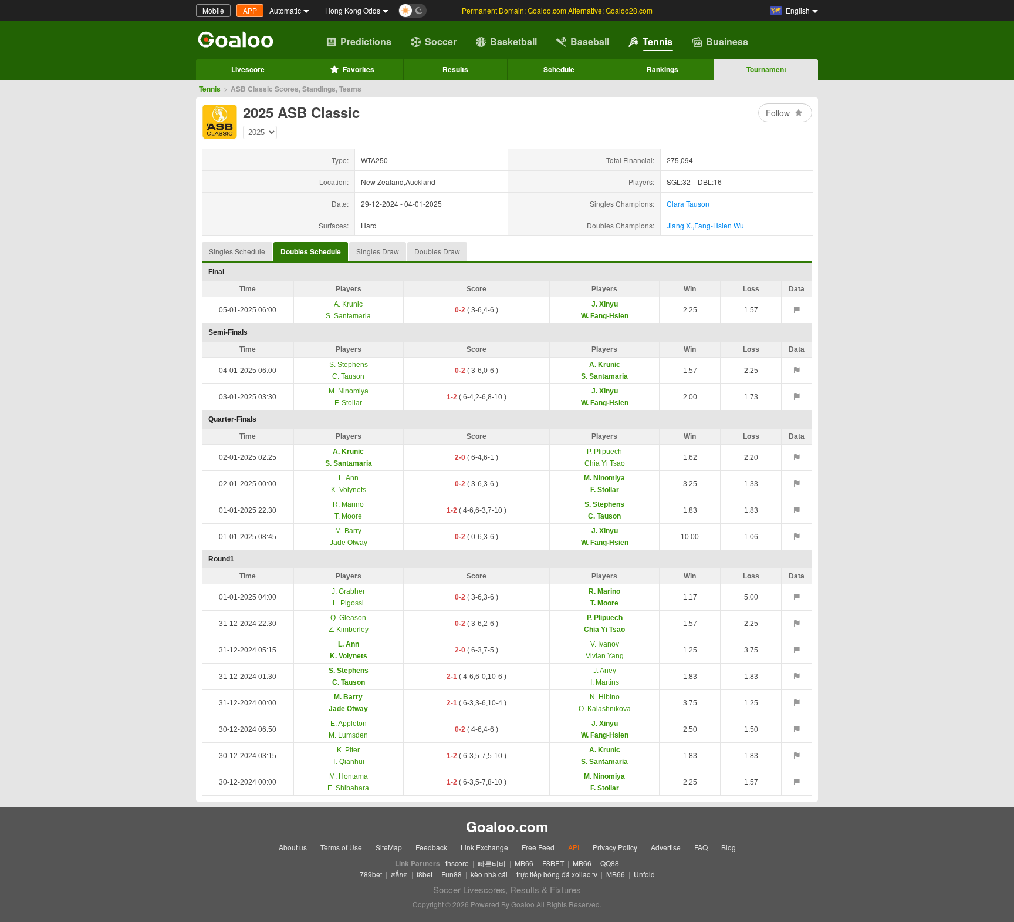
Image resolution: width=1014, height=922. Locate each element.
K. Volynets (348, 490)
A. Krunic (348, 304)
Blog (728, 847)
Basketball (513, 41)
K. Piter (348, 750)
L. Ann (349, 478)
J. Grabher (348, 591)
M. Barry (348, 531)
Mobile (213, 10)
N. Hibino (605, 697)
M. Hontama (348, 776)
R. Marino (348, 504)
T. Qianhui (348, 762)
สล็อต (399, 874)
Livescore (248, 69)
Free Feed (538, 847)
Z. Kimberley (349, 629)
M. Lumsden (348, 735)
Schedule (558, 69)
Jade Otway (348, 543)
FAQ (701, 847)
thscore (457, 863)
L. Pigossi (348, 603)
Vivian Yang (605, 656)
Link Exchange (484, 847)
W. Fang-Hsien (604, 316)
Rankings (662, 69)
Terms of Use (341, 847)
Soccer (441, 41)
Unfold (644, 874)
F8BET (553, 863)
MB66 (524, 863)
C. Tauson (348, 376)
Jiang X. (679, 225)
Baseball (589, 41)
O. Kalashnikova (605, 709)
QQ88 (609, 863)
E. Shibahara (348, 788)
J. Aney (604, 671)
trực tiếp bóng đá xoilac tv (556, 874)
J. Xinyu (605, 304)
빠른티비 (492, 863)
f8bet (424, 874)
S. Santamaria (348, 316)
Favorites (358, 69)
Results (455, 69)
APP (250, 10)
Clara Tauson (688, 203)
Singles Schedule (237, 251)
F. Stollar (348, 403)
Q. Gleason (348, 618)
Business (727, 41)
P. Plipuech (604, 451)
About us (293, 847)
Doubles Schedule (310, 251)
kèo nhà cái (489, 874)
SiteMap (389, 847)
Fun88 (451, 874)
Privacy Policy (615, 847)
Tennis (657, 41)
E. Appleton (348, 723)
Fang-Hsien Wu (719, 225)
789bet (371, 874)
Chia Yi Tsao (604, 463)
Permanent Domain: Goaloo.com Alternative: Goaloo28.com (557, 10)
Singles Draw (377, 251)
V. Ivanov (604, 644)
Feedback (431, 847)
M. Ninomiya (349, 391)
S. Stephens (348, 365)
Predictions (365, 41)
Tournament (766, 69)
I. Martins (604, 682)
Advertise (666, 847)
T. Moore (348, 516)
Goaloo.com (507, 826)
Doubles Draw (437, 251)
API (573, 847)
